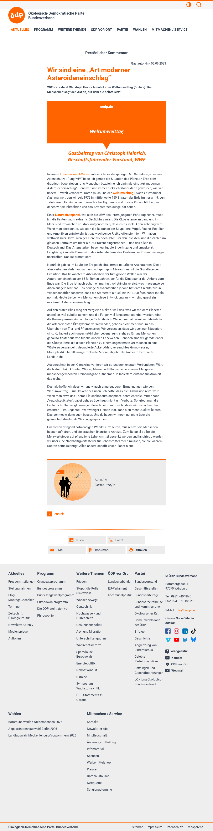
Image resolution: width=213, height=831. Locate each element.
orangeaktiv (179, 651)
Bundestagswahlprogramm (55, 595)
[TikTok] (193, 631)
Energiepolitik (85, 663)
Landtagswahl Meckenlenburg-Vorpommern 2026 (42, 735)
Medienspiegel (18, 631)
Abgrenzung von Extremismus (146, 647)
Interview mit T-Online (75, 174)
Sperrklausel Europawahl (85, 654)
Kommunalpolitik (120, 595)
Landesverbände (119, 581)
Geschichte (142, 638)
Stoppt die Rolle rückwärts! (87, 591)
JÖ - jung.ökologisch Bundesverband (149, 682)
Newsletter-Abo (98, 729)
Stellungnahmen (19, 588)
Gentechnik (84, 606)
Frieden (81, 581)
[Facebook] (168, 631)
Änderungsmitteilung (101, 742)
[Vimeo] (168, 639)
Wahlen (140, 30)
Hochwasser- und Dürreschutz (88, 616)
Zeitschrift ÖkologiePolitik (19, 616)
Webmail (177, 670)
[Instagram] (176, 631)
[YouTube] (176, 639)
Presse (92, 769)
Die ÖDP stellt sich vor (52, 609)
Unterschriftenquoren (91, 638)
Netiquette (94, 783)
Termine (14, 606)
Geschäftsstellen (146, 588)
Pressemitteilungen (21, 581)
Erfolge (140, 631)
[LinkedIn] (185, 631)
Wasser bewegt (87, 600)
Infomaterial (95, 749)
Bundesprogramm (49, 588)
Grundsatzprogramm (51, 581)
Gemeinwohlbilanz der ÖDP (147, 622)
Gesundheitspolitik (89, 625)
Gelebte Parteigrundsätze (146, 659)
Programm (43, 30)
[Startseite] (16, 15)
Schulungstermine (99, 789)
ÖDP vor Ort (101, 30)
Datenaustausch (98, 776)
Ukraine (81, 677)
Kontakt (92, 722)
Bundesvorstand (146, 581)
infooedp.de (185, 610)
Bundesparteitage (147, 595)
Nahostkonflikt (86, 670)
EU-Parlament (117, 588)
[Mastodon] (185, 639)
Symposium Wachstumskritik (88, 686)
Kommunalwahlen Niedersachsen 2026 (35, 722)
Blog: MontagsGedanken (21, 597)
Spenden (93, 756)
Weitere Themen (72, 30)
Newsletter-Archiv (20, 625)
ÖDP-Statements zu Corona (89, 697)
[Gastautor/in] (72, 499)
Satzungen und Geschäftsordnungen (149, 670)
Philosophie (45, 615)
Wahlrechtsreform (88, 645)
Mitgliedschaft (97, 735)
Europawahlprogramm (52, 602)
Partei (122, 30)
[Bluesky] (193, 639)
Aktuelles (20, 30)
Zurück (59, 514)
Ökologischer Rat (147, 613)
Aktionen (14, 638)
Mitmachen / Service (169, 30)
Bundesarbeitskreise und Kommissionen (149, 604)
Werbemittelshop (99, 762)
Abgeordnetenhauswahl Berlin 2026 (32, 729)
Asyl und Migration (89, 631)
